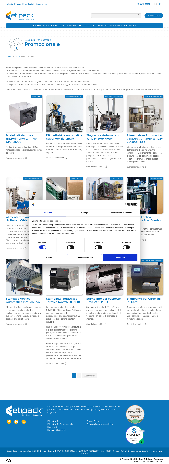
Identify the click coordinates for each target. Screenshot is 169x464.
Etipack (9, 56)
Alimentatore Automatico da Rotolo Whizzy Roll (23, 218)
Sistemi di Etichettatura (73, 96)
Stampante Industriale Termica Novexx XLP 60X (63, 300)
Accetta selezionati (84, 258)
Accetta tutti (120, 258)
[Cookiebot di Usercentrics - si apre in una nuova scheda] (126, 204)
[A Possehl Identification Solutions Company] (141, 460)
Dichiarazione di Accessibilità (100, 424)
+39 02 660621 (144, 4)
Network (17, 4)
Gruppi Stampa (36, 96)
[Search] (138, 15)
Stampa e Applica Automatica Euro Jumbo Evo (144, 220)
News (24, 4)
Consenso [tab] (47, 213)
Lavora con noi (41, 4)
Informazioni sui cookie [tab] (121, 213)
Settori (17, 56)
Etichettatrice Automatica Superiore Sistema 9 (64, 137)
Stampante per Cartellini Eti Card (144, 300)
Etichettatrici (40, 26)
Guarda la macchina (15, 158)
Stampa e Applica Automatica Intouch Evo (23, 300)
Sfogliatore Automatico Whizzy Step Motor (102, 137)
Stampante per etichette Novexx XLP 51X (103, 300)
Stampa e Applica (76, 178)
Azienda (10, 4)
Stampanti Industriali (56, 430)
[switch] (70, 247)
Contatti (31, 4)
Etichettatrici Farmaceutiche (66, 26)
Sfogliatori (89, 26)
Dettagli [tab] (84, 213)
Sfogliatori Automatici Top (113, 96)
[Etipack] (20, 15)
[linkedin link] (16, 422)
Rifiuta (49, 258)
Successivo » (89, 375)
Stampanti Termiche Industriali (152, 260)
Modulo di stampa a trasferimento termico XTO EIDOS (21, 139)
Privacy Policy (93, 421)
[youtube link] (24, 422)
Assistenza (154, 15)
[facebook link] (9, 422)
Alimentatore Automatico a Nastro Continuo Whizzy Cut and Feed (145, 139)
